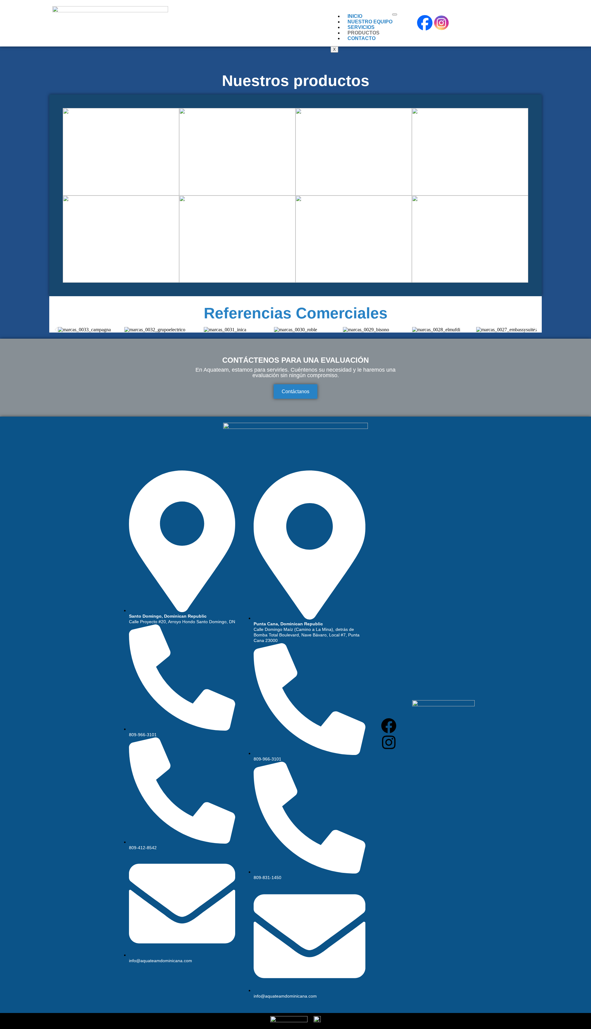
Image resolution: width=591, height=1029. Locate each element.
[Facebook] (388, 725)
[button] (56, 330)
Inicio (355, 16)
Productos (364, 32)
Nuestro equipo (370, 21)
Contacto (362, 38)
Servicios (361, 27)
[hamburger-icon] (394, 14)
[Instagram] (388, 742)
